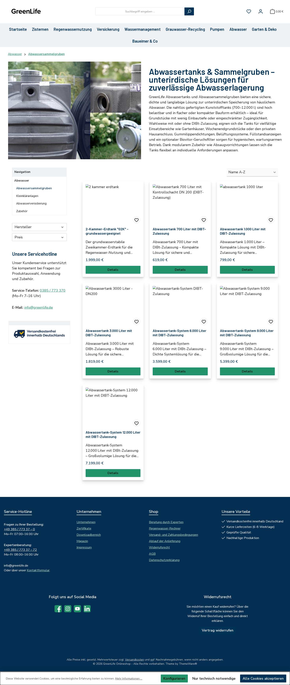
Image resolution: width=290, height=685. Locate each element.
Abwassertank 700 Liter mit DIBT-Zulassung (179, 231)
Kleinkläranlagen (27, 196)
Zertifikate (84, 528)
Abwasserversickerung (31, 203)
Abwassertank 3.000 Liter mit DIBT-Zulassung (109, 332)
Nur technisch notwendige (214, 678)
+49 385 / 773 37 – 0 (19, 529)
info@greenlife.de (38, 307)
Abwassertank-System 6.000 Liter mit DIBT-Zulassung (179, 332)
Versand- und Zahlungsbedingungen (173, 535)
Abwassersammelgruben (34, 188)
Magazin (82, 541)
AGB (152, 554)
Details (113, 270)
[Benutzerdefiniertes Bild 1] (39, 336)
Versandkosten (134, 660)
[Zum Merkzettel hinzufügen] (136, 220)
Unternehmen (86, 522)
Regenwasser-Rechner (165, 528)
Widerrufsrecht (159, 547)
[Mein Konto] (261, 11)
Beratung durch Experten (166, 522)
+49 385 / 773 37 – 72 (20, 550)
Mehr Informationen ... (128, 678)
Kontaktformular (38, 570)
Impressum (84, 547)
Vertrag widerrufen (217, 630)
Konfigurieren (174, 678)
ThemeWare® (188, 664)
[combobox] (140, 11)
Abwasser (21, 180)
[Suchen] (189, 11)
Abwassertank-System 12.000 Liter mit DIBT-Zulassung (113, 434)
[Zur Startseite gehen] (25, 11)
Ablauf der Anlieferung (164, 541)
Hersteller (23, 227)
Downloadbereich (89, 535)
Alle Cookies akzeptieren (263, 678)
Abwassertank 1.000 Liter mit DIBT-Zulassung (243, 231)
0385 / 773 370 (52, 290)
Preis (19, 237)
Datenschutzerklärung (164, 560)
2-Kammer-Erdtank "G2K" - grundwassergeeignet (107, 231)
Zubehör (21, 211)
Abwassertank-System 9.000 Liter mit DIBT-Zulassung (247, 332)
